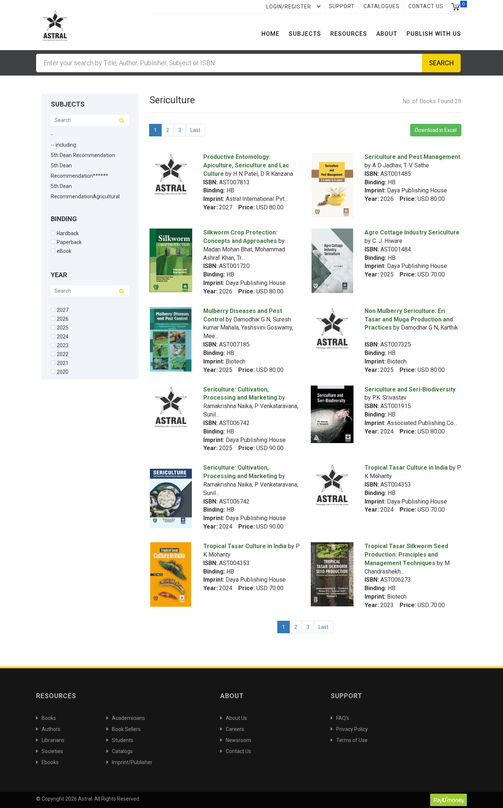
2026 (62, 318)
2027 (62, 309)
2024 (62, 336)
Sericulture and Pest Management (412, 156)
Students (122, 740)
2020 (62, 371)
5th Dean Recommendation (83, 155)
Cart (455, 6)
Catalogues (381, 6)
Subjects (305, 33)
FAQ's (342, 718)
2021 (62, 363)
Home (270, 33)
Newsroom (238, 740)
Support (342, 6)
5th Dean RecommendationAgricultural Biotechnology (85, 196)
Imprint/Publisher (132, 762)
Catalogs (122, 751)
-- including (63, 145)
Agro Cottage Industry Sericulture (412, 232)
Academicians (128, 718)
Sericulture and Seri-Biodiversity (410, 389)
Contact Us (425, 6)
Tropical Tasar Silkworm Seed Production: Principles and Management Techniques (406, 555)
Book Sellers (126, 729)
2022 (62, 354)
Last (195, 130)
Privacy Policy (352, 729)
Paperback (69, 242)
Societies (52, 751)
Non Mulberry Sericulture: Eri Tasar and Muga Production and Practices (409, 319)
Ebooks (50, 762)
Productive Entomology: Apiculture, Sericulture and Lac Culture (246, 165)
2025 (62, 327)
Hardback (68, 233)
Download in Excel (436, 130)
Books (49, 718)
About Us (236, 718)
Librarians (53, 740)
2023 (62, 345)
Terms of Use (351, 740)
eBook (64, 250)
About (386, 33)
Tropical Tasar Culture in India (406, 467)
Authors (51, 729)
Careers (235, 729)
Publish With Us (434, 33)
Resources (348, 33)
